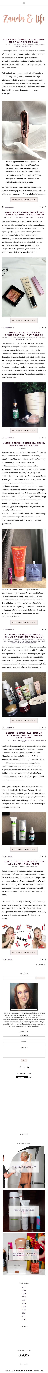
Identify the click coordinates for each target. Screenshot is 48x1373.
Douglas (32, 217)
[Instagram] (24, 1067)
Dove (37, 639)
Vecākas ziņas (41, 965)
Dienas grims (28, 45)
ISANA (4, 641)
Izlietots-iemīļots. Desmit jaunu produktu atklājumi (24, 636)
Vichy (34, 642)
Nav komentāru (9, 207)
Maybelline (33, 866)
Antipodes (16, 338)
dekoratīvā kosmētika (22, 217)
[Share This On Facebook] (40, 207)
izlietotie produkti (13, 641)
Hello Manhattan (37, 1370)
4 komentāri (8, 856)
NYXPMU (13, 642)
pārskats (18, 46)
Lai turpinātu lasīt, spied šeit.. (24, 199)
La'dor (35, 641)
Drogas (36, 45)
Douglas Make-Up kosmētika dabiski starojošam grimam (24, 213)
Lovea (39, 641)
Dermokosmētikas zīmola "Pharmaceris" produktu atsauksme (24, 735)
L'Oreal (29, 641)
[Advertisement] (24, 1106)
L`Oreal (41, 45)
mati (43, 641)
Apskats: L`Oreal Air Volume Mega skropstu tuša (24, 41)
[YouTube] (28, 1067)
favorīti (42, 639)
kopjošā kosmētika (39, 338)
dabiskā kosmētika (26, 338)
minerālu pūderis (22, 339)
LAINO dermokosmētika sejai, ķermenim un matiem (24, 444)
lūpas (38, 217)
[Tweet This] (43, 207)
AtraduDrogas (19, 45)
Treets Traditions (26, 642)
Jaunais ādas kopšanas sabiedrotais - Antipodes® (24, 334)
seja (41, 217)
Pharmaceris (41, 740)
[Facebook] (20, 1067)
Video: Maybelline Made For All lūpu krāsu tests (24, 863)
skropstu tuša (26, 46)
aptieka (15, 740)
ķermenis (24, 641)
